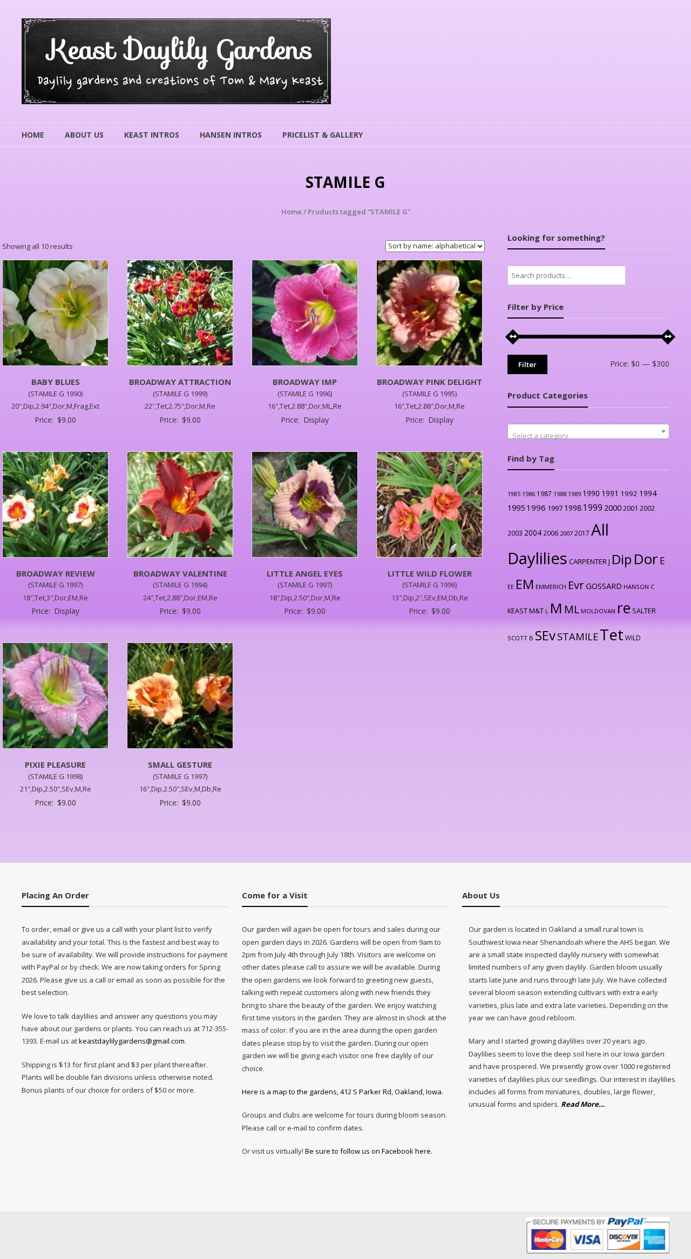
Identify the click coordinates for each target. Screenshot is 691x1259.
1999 (592, 507)
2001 (630, 508)
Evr (576, 584)
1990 (591, 493)
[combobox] (588, 431)
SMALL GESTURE (180, 764)
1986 (528, 494)
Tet (612, 635)
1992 (629, 493)
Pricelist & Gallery (322, 135)
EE (510, 587)
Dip (622, 559)
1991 (610, 493)
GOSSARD (604, 585)
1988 (559, 494)
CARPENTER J (589, 561)
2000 (612, 507)
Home (33, 135)
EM (525, 584)
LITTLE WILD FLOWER (430, 573)
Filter (527, 364)
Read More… (583, 1105)
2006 (550, 533)
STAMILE (577, 636)
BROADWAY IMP (305, 381)
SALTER (644, 610)
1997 (555, 508)
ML (571, 609)
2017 (582, 533)
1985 (513, 494)
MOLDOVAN (598, 611)
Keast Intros (151, 135)
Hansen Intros (231, 135)
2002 (647, 508)
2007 (566, 533)
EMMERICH (551, 587)
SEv (545, 635)
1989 (574, 494)
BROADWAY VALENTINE (180, 573)
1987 (544, 493)
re (624, 608)
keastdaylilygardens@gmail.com (132, 1041)
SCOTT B (520, 638)
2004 (532, 532)
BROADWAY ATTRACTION (180, 381)
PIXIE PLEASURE (55, 764)
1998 (572, 508)
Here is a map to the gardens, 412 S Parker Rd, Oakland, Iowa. (342, 1091)
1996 (536, 507)
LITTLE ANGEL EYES (305, 573)
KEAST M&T (525, 610)
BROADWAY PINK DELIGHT (429, 381)
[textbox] (588, 435)
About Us (84, 135)
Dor (645, 558)
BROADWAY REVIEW (55, 573)
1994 (647, 493)
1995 (516, 508)
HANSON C (639, 587)
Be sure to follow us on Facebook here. (367, 1151)
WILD (633, 637)
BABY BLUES (55, 381)
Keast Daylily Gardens (180, 49)
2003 (515, 533)
